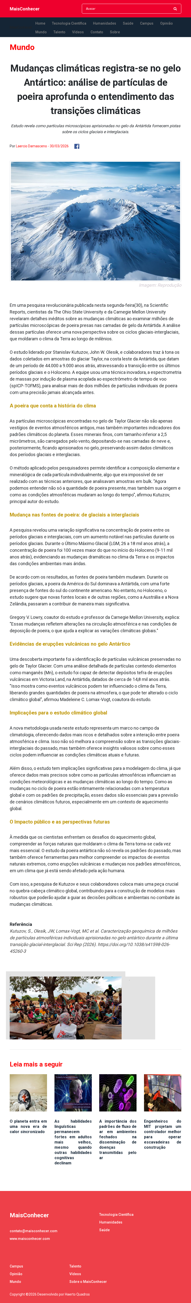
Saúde (128, 23)
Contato (97, 32)
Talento (59, 32)
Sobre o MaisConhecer (88, 1282)
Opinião (166, 23)
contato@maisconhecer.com (33, 1231)
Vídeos (78, 32)
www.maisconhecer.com (30, 1239)
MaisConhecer (25, 8)
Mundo (41, 32)
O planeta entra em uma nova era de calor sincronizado (28, 1126)
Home (40, 23)
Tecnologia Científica (69, 23)
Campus (146, 23)
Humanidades (104, 23)
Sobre (115, 32)
